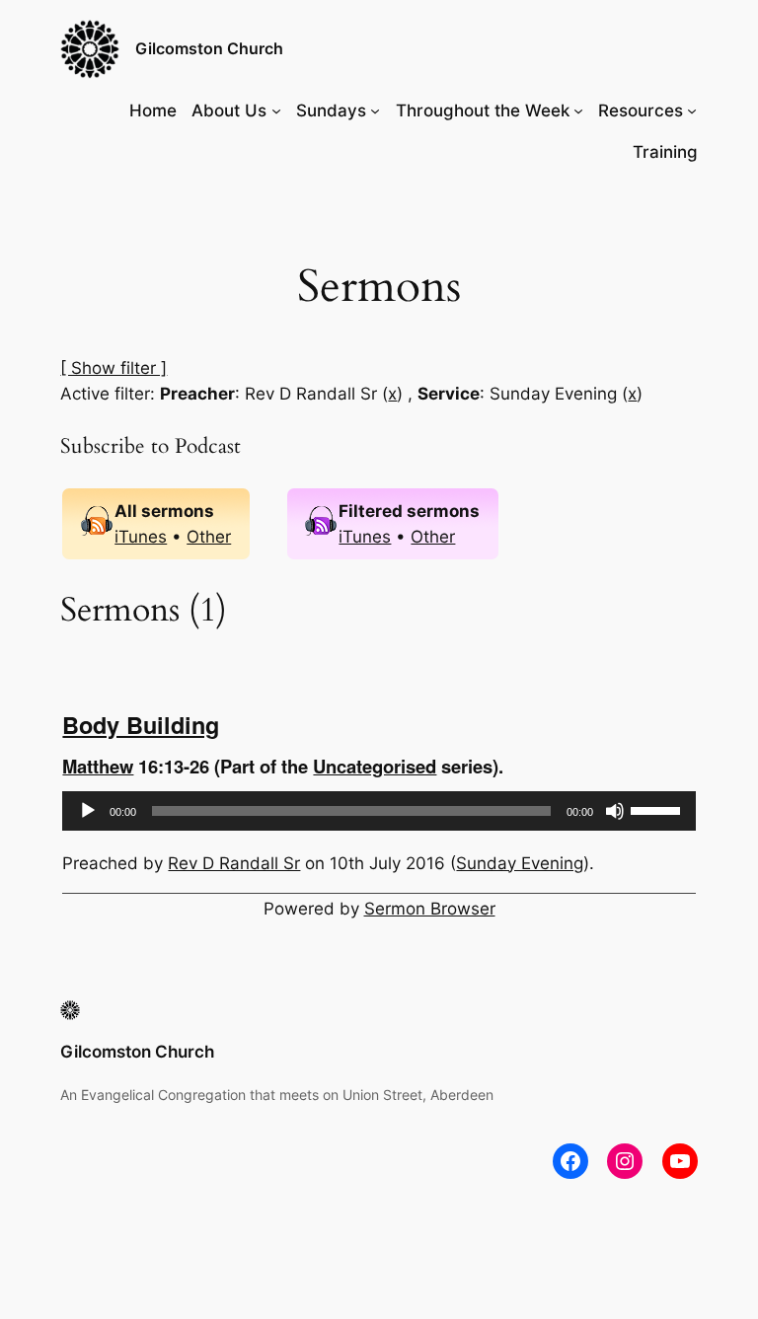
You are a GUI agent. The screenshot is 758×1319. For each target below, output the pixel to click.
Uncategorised (374, 766)
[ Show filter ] (113, 368)
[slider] (658, 809)
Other (209, 537)
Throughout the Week (482, 110)
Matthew (97, 766)
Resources (640, 110)
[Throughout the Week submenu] (578, 110)
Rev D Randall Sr (234, 863)
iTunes (140, 537)
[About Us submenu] (276, 110)
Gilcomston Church (209, 48)
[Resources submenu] (692, 110)
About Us (228, 110)
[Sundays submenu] (375, 110)
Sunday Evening (519, 863)
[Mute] (615, 811)
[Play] (88, 811)
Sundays (331, 110)
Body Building (140, 724)
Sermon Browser (429, 908)
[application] (378, 811)
